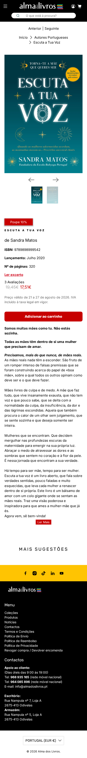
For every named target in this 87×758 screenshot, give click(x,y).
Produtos (11, 617)
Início (23, 37)
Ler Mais (43, 522)
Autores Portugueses (51, 37)
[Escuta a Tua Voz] (43, 114)
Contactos (11, 627)
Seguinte (52, 28)
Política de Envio (16, 636)
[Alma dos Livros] (41, 5)
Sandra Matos (23, 240)
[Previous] (31, 179)
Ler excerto (13, 275)
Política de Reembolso (20, 641)
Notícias (10, 622)
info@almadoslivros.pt (31, 686)
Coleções (11, 613)
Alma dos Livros (49, 751)
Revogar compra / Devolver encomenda (33, 650)
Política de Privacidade (21, 645)
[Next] (55, 179)
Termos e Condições (19, 631)
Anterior (34, 28)
